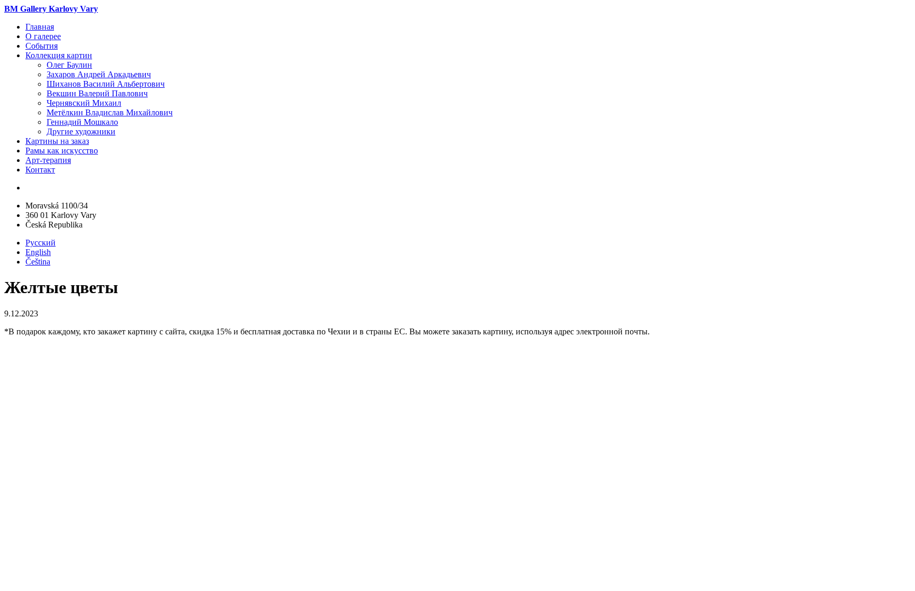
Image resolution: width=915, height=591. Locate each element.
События (41, 45)
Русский (40, 242)
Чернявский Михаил (84, 102)
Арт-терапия (48, 160)
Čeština (37, 261)
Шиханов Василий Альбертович (106, 83)
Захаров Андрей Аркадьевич (99, 74)
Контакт (40, 169)
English (38, 252)
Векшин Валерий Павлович (97, 93)
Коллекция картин (58, 55)
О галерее (43, 36)
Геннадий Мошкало (82, 121)
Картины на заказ (57, 141)
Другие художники (81, 131)
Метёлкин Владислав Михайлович (110, 112)
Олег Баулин (69, 64)
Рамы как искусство (61, 150)
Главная (39, 26)
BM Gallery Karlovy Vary (51, 8)
